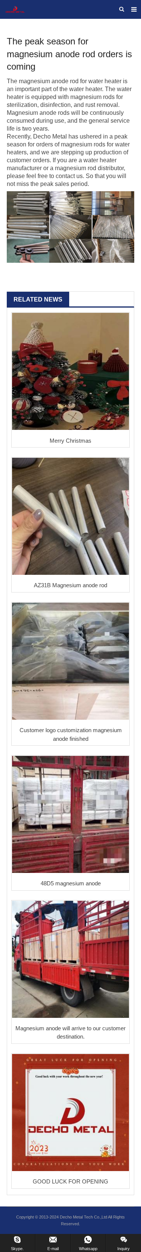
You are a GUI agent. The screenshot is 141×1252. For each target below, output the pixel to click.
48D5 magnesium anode (71, 883)
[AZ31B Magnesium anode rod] (70, 516)
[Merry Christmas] (70, 371)
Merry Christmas (70, 440)
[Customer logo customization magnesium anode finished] (70, 661)
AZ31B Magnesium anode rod (70, 585)
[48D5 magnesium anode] (70, 814)
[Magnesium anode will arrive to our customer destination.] (70, 959)
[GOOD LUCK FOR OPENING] (70, 1112)
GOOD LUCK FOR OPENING (70, 1181)
